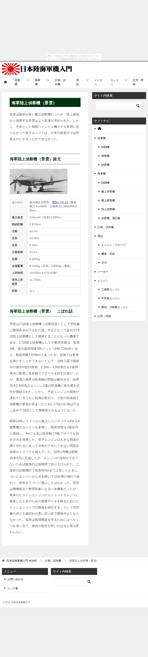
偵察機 (105, 164)
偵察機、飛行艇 (110, 218)
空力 (104, 262)
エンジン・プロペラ (113, 244)
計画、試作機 (60, 82)
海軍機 (37, 82)
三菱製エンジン (110, 289)
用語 (77, 82)
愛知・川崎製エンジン (114, 307)
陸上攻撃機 (108, 209)
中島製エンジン (110, 298)
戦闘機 (105, 147)
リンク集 (12, 588)
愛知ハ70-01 (60, 202)
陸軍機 (17, 82)
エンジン (115, 82)
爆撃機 (105, 155)
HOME (21, 560)
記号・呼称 (138, 82)
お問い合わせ (15, 579)
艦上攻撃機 (108, 191)
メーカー (98, 82)
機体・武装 (108, 253)
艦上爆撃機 (108, 200)
